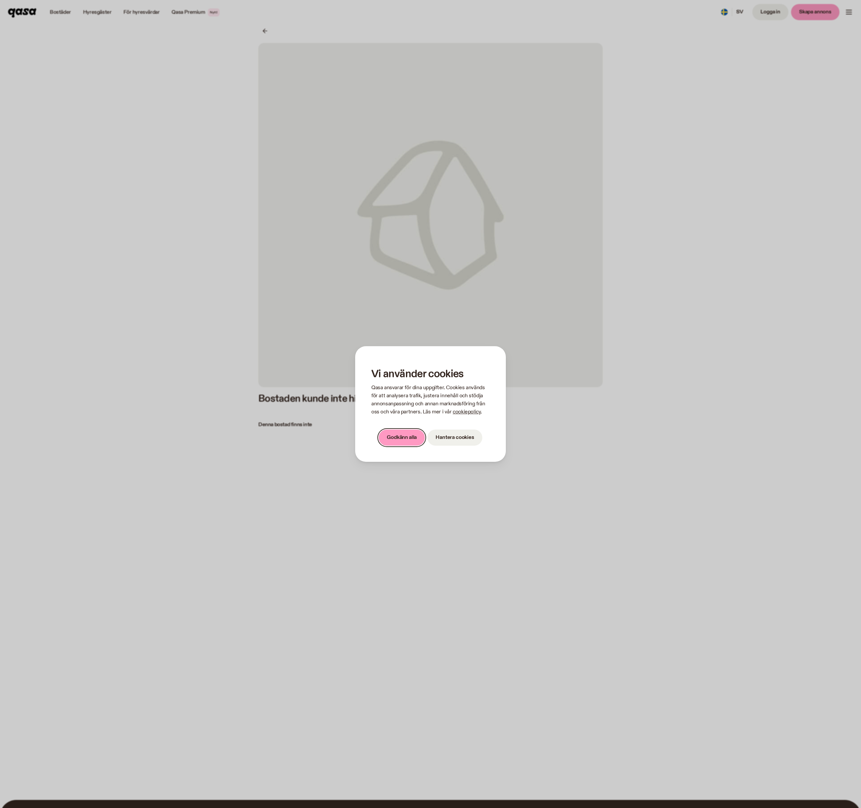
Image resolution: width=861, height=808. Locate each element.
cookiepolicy (467, 411)
